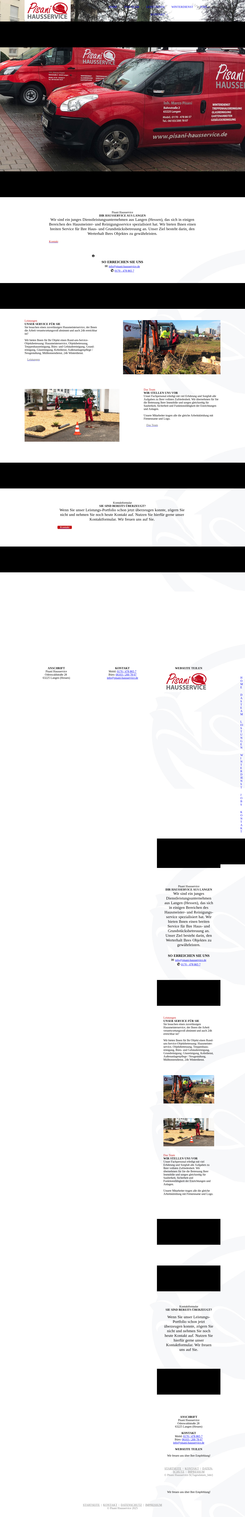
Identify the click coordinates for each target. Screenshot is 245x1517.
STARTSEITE (172, 1468)
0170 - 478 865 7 (124, 270)
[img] (56, 12)
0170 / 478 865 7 (126, 671)
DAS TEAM (131, 6)
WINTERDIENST (182, 6)
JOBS (203, 6)
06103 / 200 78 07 (126, 674)
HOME (113, 6)
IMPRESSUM (196, 1471)
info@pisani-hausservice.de (124, 266)
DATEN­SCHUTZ (131, 1504)
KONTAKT (158, 14)
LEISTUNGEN (155, 6)
